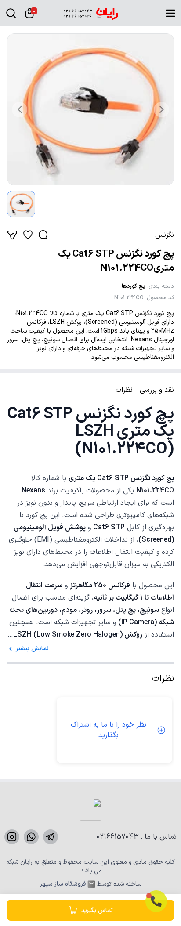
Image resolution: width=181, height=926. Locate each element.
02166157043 (119, 837)
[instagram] (11, 836)
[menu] (170, 13)
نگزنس (164, 235)
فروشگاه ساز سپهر (63, 884)
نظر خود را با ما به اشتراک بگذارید (108, 730)
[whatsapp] (31, 836)
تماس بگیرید (97, 910)
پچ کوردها (133, 286)
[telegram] (50, 836)
